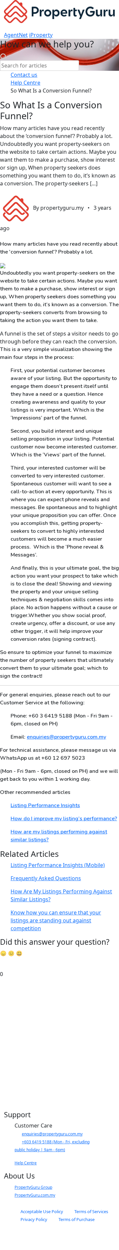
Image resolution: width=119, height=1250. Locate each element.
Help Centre (26, 1163)
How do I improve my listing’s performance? (64, 818)
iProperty (41, 35)
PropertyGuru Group (33, 1187)
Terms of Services (91, 1211)
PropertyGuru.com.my (35, 1195)
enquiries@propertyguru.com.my (66, 737)
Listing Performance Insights (45, 805)
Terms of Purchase (77, 1219)
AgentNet (16, 35)
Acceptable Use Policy (41, 1211)
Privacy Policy (33, 1219)
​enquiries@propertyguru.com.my (52, 1134)
